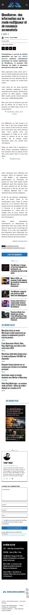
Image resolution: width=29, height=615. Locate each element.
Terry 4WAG (13, 37)
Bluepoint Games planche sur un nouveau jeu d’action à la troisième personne (14, 366)
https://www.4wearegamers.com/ (10, 465)
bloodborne (9, 246)
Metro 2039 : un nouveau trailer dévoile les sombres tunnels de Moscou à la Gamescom (19, 282)
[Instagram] (6, 478)
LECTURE (4, 380)
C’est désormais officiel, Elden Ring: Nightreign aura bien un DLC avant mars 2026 (14, 345)
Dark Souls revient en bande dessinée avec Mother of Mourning (14, 376)
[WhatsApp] (10, 48)
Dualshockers (22, 241)
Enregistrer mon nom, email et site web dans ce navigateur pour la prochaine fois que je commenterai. (14, 522)
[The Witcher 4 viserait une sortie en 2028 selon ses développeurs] (5, 293)
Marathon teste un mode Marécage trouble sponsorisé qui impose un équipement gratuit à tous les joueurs (14, 334)
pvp (20, 248)
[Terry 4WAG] (3, 38)
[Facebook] (3, 48)
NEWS (3, 340)
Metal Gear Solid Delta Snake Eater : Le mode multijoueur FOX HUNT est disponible (14, 356)
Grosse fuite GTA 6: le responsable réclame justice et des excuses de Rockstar (18, 304)
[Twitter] (7, 48)
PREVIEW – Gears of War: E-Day (12, 552)
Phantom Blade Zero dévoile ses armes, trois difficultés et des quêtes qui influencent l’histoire (19, 316)
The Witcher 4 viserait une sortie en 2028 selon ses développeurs (19, 293)
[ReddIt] (14, 48)
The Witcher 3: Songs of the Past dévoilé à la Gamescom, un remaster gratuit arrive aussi (19, 269)
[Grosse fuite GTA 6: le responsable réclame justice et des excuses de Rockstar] (5, 303)
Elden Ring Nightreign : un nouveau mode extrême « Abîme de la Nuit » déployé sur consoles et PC (14, 385)
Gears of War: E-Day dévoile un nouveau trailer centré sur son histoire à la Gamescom (14, 574)
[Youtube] (12, 478)
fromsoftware (6, 248)
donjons (16, 246)
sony (23, 248)
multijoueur (14, 248)
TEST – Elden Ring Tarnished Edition (13, 548)
